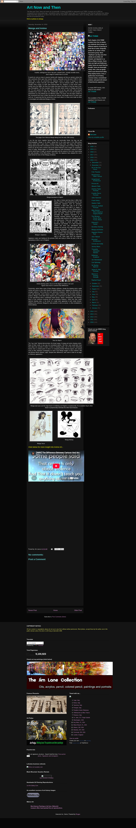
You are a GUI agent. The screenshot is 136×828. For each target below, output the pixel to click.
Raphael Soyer (96, 280)
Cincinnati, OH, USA (79, 732)
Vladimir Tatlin (96, 203)
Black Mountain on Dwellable (46, 778)
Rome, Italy (76, 703)
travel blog (88, 740)
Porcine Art (95, 183)
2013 (92, 314)
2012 (92, 317)
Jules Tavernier (96, 197)
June (93, 294)
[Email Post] (51, 549)
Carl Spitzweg (96, 262)
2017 (92, 154)
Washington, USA (78, 720)
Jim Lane (93, 134)
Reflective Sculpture (95, 256)
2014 (92, 311)
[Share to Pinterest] (63, 549)
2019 (92, 149)
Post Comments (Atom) (59, 616)
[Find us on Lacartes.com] (35, 767)
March (94, 302)
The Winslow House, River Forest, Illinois (97, 218)
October (94, 283)
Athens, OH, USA (78, 727)
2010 (92, 322)
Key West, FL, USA (79, 722)
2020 (92, 146)
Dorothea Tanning (97, 227)
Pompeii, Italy (77, 707)
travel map (81, 740)
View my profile (73, 738)
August (94, 289)
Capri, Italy (76, 700)
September (95, 286)
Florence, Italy (77, 715)
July (93, 291)
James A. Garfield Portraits (97, 206)
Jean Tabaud (96, 236)
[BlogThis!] (57, 549)
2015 (92, 160)
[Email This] (55, 549)
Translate (40, 645)
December (95, 162)
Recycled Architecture (96, 240)
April (93, 300)
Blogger (78, 814)
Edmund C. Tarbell (95, 223)
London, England (78, 735)
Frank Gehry (96, 200)
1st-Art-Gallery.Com (32, 785)
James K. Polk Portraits (96, 270)
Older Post (78, 610)
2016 (92, 157)
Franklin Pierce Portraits (96, 194)
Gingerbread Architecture (96, 180)
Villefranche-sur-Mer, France (81, 712)
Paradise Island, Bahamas (81, 710)
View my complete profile (96, 137)
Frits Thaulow (96, 172)
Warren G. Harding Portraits (95, 275)
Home (55, 610)
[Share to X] (59, 549)
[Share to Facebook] (61, 549)
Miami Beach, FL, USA (80, 725)
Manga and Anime (97, 229)
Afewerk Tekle (96, 186)
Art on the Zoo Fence (96, 168)
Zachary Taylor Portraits (96, 189)
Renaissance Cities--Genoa (97, 175)
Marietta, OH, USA (78, 730)
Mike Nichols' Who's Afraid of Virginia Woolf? (97, 211)
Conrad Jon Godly (97, 244)
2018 (92, 152)
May (93, 297)
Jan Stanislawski (97, 259)
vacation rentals (76, 743)
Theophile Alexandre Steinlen (95, 250)
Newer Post (32, 610)
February (95, 305)
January (94, 308)
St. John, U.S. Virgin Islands (81, 717)
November (95, 165)
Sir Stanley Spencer (95, 266)
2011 (92, 319)
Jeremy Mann (96, 246)
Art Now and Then (44, 7)
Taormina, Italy (77, 705)
